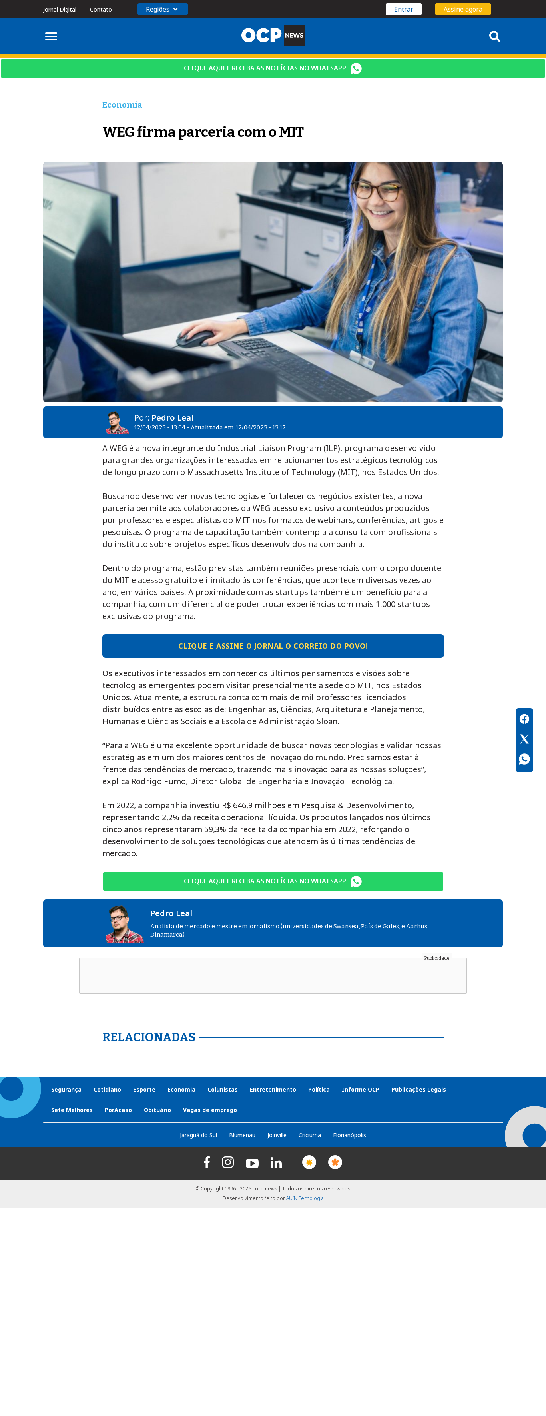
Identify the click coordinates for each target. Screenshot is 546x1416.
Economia (181, 1089)
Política (319, 1089)
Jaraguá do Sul (198, 1135)
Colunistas (222, 1089)
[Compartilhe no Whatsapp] (524, 760)
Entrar (403, 9)
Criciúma (310, 1135)
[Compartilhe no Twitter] (524, 740)
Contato (101, 9)
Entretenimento (273, 1089)
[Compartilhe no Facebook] (524, 720)
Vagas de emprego (210, 1110)
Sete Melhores (72, 1110)
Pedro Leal (172, 417)
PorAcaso (118, 1110)
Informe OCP (360, 1089)
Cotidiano (107, 1089)
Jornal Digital (59, 9)
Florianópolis (349, 1135)
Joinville (277, 1135)
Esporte (144, 1089)
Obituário (157, 1110)
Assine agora (463, 9)
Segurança (66, 1089)
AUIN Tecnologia (305, 1198)
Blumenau (242, 1135)
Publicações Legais (418, 1089)
